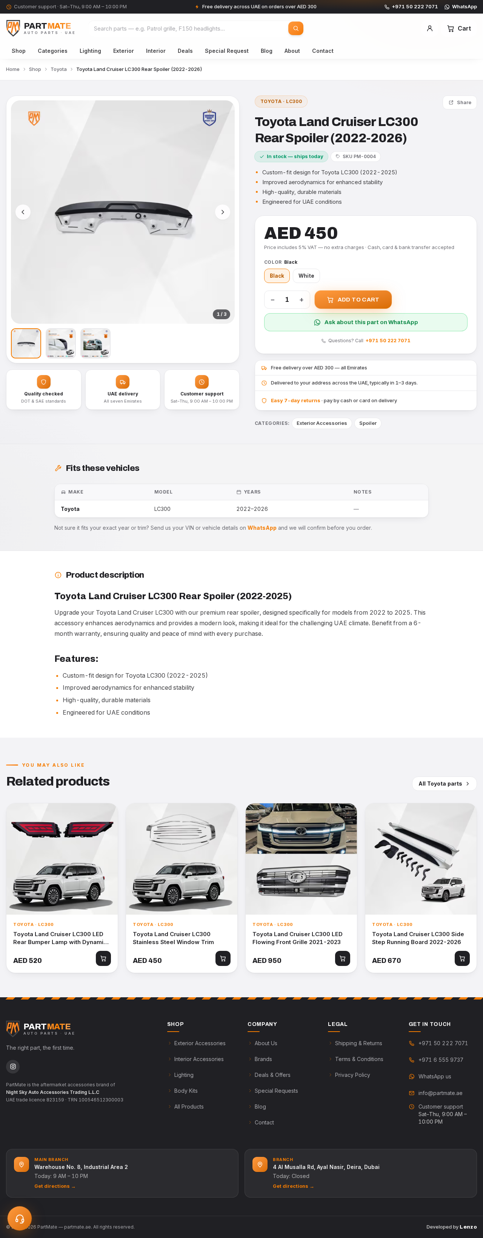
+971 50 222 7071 (415, 6)
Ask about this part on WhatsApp (371, 322)
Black (277, 276)
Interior (156, 51)
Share (464, 102)
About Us (266, 1043)
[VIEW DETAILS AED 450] (181, 859)
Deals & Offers (273, 1075)
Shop (19, 51)
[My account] (429, 28)
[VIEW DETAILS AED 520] (62, 859)
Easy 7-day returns (295, 400)
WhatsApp (464, 6)
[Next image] (222, 212)
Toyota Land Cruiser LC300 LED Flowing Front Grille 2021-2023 (297, 938)
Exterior (123, 51)
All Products (189, 1106)
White (306, 276)
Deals (185, 51)
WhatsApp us (434, 1076)
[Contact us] (20, 1218)
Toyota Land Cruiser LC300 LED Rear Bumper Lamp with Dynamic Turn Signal (60, 938)
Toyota (59, 69)
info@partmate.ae (440, 1093)
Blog (266, 51)
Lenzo (468, 1227)
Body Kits (186, 1090)
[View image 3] (95, 343)
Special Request (227, 51)
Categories (53, 51)
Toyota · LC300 (281, 101)
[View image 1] (26, 343)
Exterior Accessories (322, 423)
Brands (263, 1059)
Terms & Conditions (359, 1059)
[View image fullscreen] (123, 212)
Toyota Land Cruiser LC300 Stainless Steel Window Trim (173, 938)
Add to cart (359, 300)
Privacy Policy (352, 1075)
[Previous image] (23, 212)
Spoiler (368, 423)
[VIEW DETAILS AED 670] (421, 859)
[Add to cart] (103, 958)
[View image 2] (61, 343)
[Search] (295, 28)
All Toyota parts (440, 783)
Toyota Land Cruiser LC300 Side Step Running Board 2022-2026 (418, 938)
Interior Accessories (199, 1059)
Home (13, 69)
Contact (323, 51)
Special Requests (276, 1090)
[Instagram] (13, 1066)
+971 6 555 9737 (440, 1060)
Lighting (90, 51)
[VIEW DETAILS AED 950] (301, 859)
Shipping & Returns (358, 1043)
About (292, 51)
